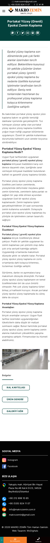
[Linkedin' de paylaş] (37, 33)
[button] (3, 11)
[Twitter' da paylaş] (22, 33)
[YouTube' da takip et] (42, 5)
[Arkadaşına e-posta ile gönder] (27, 33)
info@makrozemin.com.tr (22, 509)
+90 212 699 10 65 (18, 498)
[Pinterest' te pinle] (32, 33)
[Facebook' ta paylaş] (17, 33)
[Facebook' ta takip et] (34, 5)
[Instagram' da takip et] (37, 5)
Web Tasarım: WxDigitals (25, 530)
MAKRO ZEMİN (18, 527)
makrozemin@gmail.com (26, 1)
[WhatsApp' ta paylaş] (12, 33)
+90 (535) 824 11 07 (20, 4)
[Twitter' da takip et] (40, 5)
